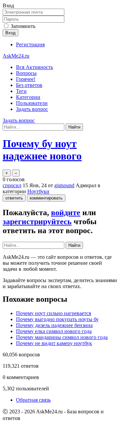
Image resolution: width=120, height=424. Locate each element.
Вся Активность (34, 67)
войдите (65, 212)
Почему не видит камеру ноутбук (54, 343)
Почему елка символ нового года (54, 331)
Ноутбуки (38, 191)
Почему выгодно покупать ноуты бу (57, 319)
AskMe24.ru (16, 56)
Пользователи (32, 103)
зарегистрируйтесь (37, 221)
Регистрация (30, 44)
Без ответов (29, 85)
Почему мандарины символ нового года (62, 337)
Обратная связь (33, 400)
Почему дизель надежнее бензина (54, 325)
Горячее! (25, 79)
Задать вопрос (32, 109)
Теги (21, 91)
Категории (28, 97)
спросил (12, 185)
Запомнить (23, 26)
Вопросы (26, 73)
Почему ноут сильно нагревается (53, 313)
